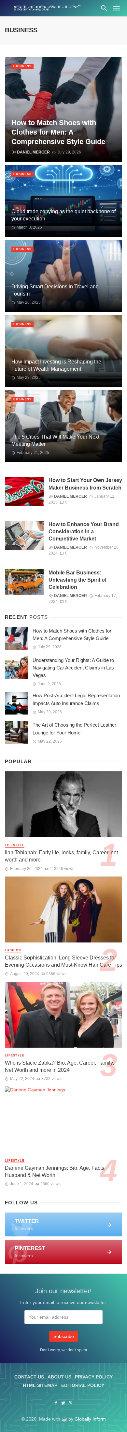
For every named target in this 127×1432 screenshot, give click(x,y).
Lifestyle (14, 845)
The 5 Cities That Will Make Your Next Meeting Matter (55, 440)
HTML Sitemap (40, 1385)
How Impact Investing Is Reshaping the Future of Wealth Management (56, 365)
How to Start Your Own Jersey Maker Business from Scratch (85, 483)
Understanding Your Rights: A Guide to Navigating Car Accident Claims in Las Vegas (73, 667)
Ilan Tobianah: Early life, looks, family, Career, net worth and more (61, 856)
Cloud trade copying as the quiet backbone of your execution (63, 215)
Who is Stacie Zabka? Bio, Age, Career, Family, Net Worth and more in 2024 (59, 1066)
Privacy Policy (94, 1376)
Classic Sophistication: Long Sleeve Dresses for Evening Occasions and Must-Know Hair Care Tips (63, 961)
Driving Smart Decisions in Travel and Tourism (55, 290)
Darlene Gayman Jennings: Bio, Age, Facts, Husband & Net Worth (55, 1171)
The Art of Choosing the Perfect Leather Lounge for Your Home (74, 728)
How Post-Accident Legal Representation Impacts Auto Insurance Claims (76, 699)
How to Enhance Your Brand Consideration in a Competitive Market (84, 531)
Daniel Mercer (33, 152)
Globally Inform (90, 1419)
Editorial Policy (82, 1385)
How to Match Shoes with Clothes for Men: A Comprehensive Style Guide (58, 132)
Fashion (13, 950)
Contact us (29, 1376)
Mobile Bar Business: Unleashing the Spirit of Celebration (77, 580)
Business (22, 66)
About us (59, 1376)
